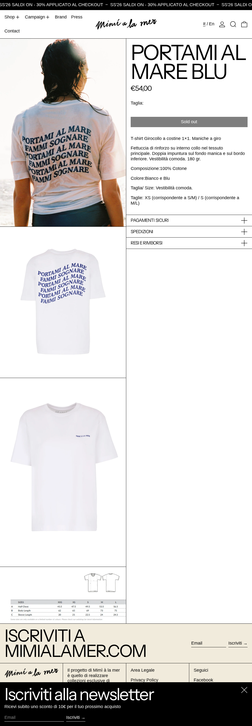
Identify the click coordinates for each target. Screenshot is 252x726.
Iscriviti (235, 643)
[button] (233, 24)
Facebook (203, 680)
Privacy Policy (144, 680)
